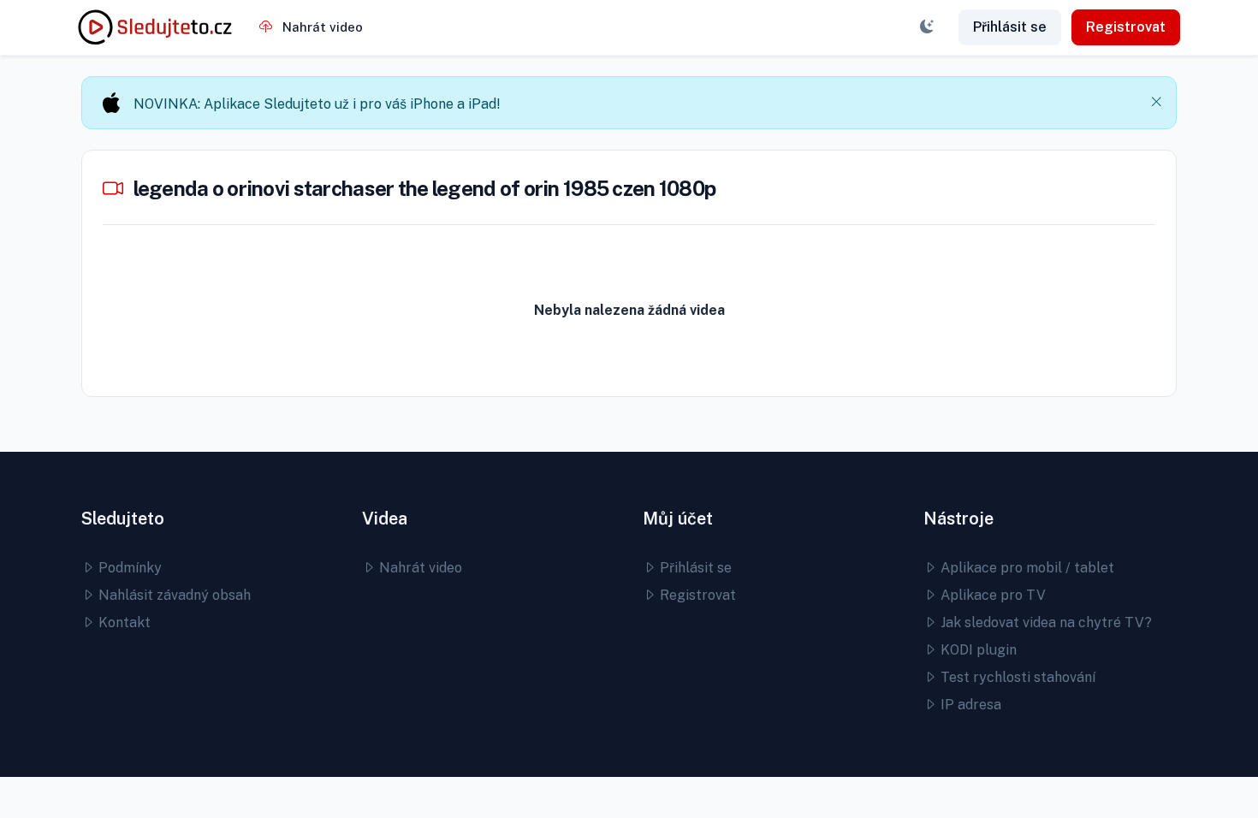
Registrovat (1126, 27)
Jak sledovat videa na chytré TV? (1044, 622)
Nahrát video (321, 27)
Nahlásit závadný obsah (173, 595)
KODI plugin (977, 650)
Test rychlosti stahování (1016, 677)
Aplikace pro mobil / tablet (1025, 568)
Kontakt (123, 622)
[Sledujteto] (155, 27)
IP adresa (969, 704)
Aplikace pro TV (991, 595)
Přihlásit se (1010, 27)
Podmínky (128, 568)
